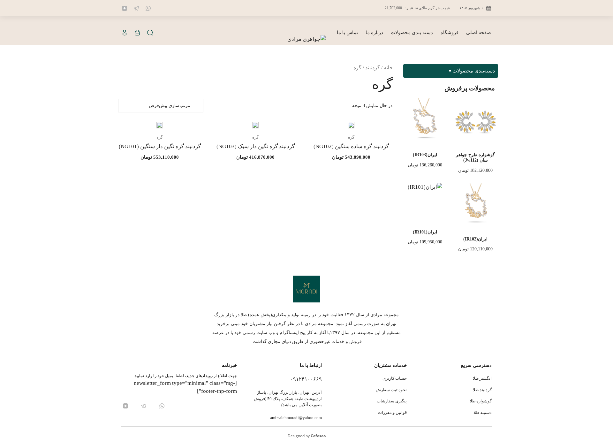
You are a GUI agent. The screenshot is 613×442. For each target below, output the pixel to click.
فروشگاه (449, 32)
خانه (388, 67)
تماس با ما (347, 32)
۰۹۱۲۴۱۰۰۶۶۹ (306, 379)
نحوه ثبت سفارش (391, 389)
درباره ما (374, 32)
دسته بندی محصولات (412, 32)
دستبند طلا (482, 412)
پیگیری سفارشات (392, 401)
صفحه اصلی (478, 32)
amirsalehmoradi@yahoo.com (296, 417)
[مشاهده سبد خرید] (137, 33)
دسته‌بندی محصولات (473, 70)
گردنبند (372, 67)
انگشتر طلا (482, 378)
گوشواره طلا (481, 401)
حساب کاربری (394, 378)
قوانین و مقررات (392, 412)
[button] (150, 33)
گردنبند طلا (482, 389)
